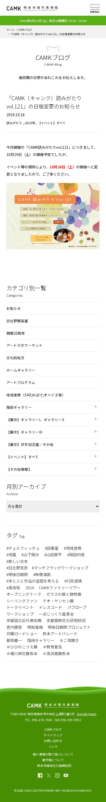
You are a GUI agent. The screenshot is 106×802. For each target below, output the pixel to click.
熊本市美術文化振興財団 (54, 765)
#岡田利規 (76, 554)
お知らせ (13, 308)
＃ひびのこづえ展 (22, 646)
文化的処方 (15, 357)
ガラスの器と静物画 (63, 594)
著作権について (53, 760)
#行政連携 (73, 581)
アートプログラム (20, 382)
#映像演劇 (42, 574)
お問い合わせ (53, 740)
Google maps (86, 714)
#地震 (11, 554)
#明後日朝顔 (17, 574)
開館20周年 (15, 333)
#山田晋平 (53, 554)
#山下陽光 (30, 554)
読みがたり (14, 123)
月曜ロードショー (22, 633)
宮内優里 (14, 627)
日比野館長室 (17, 320)
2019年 (30, 123)
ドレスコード (50, 607)
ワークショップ (20, 614)
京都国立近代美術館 (23, 620)
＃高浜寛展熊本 (56, 653)
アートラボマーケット (24, 345)
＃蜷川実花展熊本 (22, 653)
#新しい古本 (17, 561)
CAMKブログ (24, 30)
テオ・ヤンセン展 (58, 600)
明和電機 (35, 627)
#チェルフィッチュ (23, 548)
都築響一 (14, 640)
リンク (53, 746)
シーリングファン (22, 600)
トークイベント (20, 607)
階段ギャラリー (41, 640)
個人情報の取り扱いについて (53, 754)
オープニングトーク (23, 594)
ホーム (10, 30)
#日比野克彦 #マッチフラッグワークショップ (47, 567)
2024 (29, 587)
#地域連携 (73, 548)
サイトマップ (53, 735)
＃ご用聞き (69, 640)
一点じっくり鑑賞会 (56, 614)
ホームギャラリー (21, 370)
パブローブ (77, 607)
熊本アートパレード (60, 633)
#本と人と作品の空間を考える (32, 581)
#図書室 (51, 548)
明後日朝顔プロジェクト (69, 627)
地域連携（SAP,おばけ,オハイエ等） (36, 394)
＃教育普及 (52, 646)
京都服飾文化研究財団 (66, 620)
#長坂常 (13, 587)
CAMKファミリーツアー (59, 587)
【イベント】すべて (52, 123)
